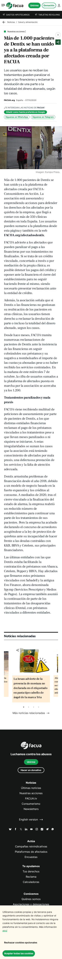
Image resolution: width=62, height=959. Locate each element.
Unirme (34, 5)
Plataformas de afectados (31, 851)
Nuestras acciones (31, 793)
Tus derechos (31, 871)
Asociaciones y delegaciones (31, 904)
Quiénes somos (31, 899)
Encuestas (31, 857)
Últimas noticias (31, 788)
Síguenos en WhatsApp (16, 117)
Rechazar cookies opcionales (20, 942)
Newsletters (31, 809)
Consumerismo (31, 803)
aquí (4, 930)
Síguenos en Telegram (43, 117)
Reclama (31, 876)
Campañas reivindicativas (31, 846)
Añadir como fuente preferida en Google (25, 112)
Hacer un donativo (31, 770)
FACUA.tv (31, 798)
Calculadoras (31, 882)
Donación (48, 5)
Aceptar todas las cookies (18, 953)
